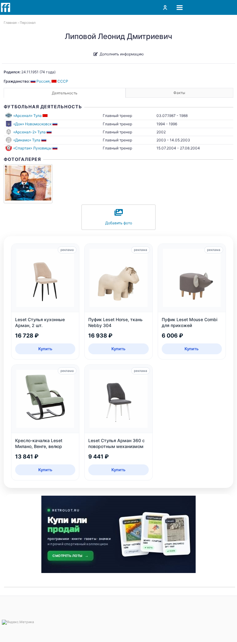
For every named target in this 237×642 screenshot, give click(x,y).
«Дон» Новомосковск (32, 124)
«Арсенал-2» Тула (29, 132)
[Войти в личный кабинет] (165, 7)
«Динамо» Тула (26, 140)
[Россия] (55, 124)
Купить (45, 348)
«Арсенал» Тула (27, 115)
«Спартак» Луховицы (32, 148)
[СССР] (45, 115)
